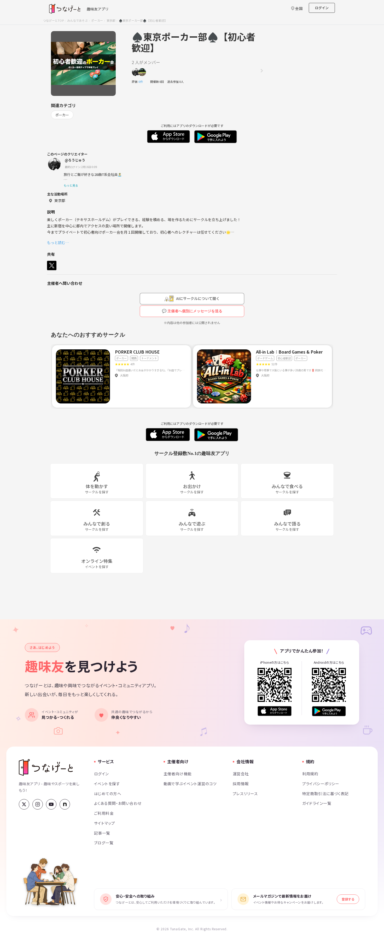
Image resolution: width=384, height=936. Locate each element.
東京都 (111, 20)
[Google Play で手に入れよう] (329, 711)
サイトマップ (104, 823)
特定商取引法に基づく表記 (325, 793)
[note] (65, 804)
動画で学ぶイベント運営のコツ (190, 783)
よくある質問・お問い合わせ (118, 803)
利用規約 (310, 773)
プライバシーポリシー (320, 783)
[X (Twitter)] (24, 804)
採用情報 (241, 783)
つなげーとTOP (53, 20)
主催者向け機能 (178, 773)
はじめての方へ (107, 793)
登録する (348, 899)
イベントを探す (107, 783)
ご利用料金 (104, 813)
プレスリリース (245, 793)
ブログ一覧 (103, 842)
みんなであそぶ (77, 20)
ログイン (322, 7)
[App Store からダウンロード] (275, 711)
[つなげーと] (46, 767)
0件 (142, 81)
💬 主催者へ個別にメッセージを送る (192, 311)
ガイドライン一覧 (316, 803)
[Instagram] (37, 804)
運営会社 (241, 773)
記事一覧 (102, 833)
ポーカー (97, 20)
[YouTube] (51, 804)
